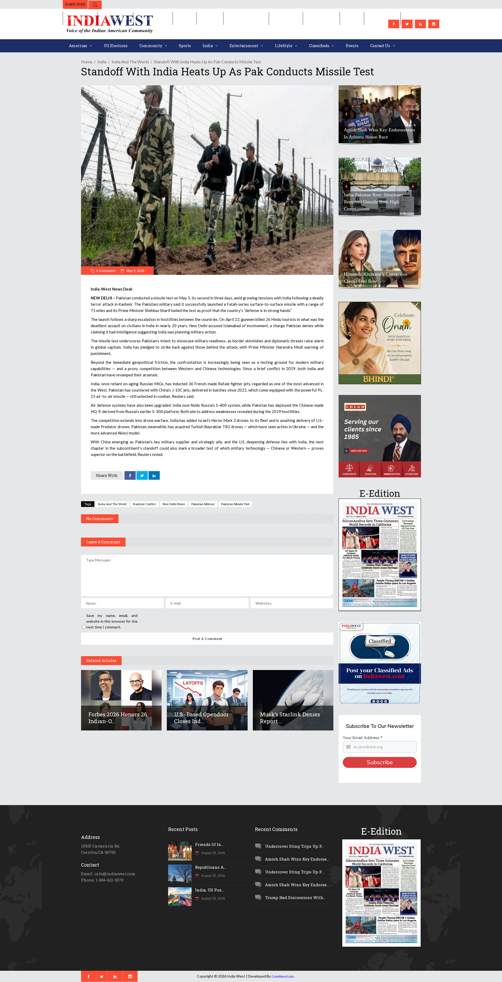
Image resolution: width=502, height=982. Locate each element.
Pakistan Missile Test (235, 504)
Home (86, 61)
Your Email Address (362, 738)
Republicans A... (210, 867)
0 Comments (106, 271)
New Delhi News (174, 504)
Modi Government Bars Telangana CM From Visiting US (377, 205)
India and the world (130, 61)
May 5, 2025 (135, 271)
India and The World (112, 504)
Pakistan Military (203, 504)
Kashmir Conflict (144, 504)
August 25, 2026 (212, 853)
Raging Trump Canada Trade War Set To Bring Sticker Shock (379, 133)
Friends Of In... (209, 844)
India (102, 61)
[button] (380, 114)
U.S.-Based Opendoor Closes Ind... (201, 718)
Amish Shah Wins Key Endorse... (297, 859)
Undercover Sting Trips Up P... (294, 846)
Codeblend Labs (283, 976)
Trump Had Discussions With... (295, 897)
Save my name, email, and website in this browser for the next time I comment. (112, 621)
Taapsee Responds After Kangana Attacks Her (376, 277)
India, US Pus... (209, 889)
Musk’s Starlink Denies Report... (290, 718)
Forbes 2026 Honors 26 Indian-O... (117, 718)
